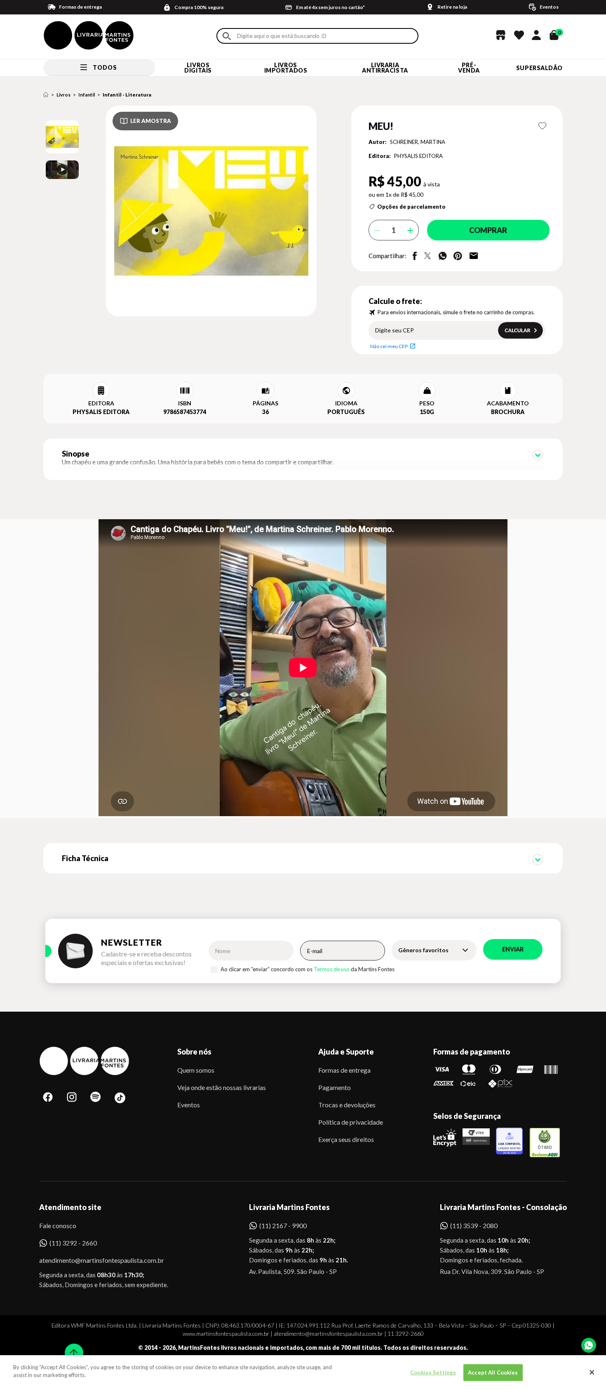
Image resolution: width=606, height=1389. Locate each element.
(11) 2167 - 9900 (283, 1225)
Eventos (188, 1105)
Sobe (71, 1347)
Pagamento (334, 1087)
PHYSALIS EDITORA (418, 156)
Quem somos (195, 1070)
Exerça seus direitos (346, 1139)
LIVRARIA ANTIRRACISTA (385, 67)
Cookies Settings (433, 1372)
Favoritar (543, 126)
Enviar (513, 949)
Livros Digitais (197, 67)
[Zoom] (62, 136)
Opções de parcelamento (411, 206)
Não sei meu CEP (389, 346)
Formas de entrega (344, 1070)
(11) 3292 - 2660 (73, 1243)
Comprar (488, 230)
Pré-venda (469, 67)
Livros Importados (286, 67)
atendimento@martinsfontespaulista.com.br (94, 1260)
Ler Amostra (150, 121)
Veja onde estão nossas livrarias (221, 1087)
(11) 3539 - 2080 (474, 1225)
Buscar (226, 36)
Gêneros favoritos (423, 949)
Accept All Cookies (493, 1372)
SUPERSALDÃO (539, 68)
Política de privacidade (350, 1122)
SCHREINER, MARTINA (417, 142)
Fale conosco (57, 1225)
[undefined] (182, 212)
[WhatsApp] (588, 1345)
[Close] (592, 1372)
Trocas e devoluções (347, 1105)
